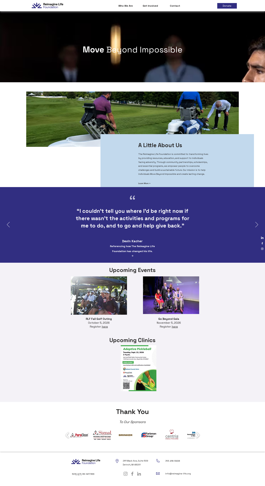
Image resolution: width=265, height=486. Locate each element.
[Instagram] (262, 248)
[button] (125, 6)
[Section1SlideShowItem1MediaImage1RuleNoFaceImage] (132, 255)
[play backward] (67, 435)
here (105, 326)
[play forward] (198, 435)
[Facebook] (262, 243)
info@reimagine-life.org (178, 473)
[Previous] (8, 225)
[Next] (256, 225)
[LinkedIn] (262, 237)
